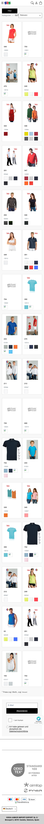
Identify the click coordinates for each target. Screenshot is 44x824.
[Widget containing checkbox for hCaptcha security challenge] (24, 720)
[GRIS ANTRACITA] (26, 139)
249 (25, 86)
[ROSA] (6, 352)
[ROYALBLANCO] (36, 267)
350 (25, 299)
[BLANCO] (6, 54)
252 (5, 215)
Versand (24, 692)
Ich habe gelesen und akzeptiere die (18, 729)
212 (25, 384)
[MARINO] (15, 178)
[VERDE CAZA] (11, 223)
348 (25, 215)
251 (5, 171)
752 (5, 463)
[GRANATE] (36, 134)
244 (25, 463)
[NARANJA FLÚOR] (6, 94)
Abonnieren (22, 711)
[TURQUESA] (11, 352)
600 (25, 423)
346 (25, 126)
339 (5, 507)
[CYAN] (15, 639)
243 (5, 339)
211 (5, 384)
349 (5, 255)
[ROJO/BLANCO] (31, 267)
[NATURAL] (11, 684)
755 (5, 423)
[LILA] (26, 54)
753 (25, 47)
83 (5, 631)
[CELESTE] (31, 134)
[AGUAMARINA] (26, 307)
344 (5, 126)
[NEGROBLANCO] (26, 267)
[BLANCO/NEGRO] (26, 263)
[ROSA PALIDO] (6, 476)
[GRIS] (6, 223)
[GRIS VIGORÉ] (31, 139)
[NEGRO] (36, 139)
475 (25, 339)
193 (5, 676)
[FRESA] (31, 307)
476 (5, 86)
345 (25, 507)
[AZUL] (6, 431)
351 (25, 255)
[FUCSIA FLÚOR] (36, 94)
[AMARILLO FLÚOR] (26, 94)
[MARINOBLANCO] (36, 263)
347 (25, 171)
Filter (10, 11)
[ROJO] (6, 134)
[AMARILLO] (26, 134)
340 (5, 47)
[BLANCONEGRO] (31, 263)
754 (5, 299)
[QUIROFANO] (6, 307)
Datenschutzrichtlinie (18, 732)
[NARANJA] (15, 347)
